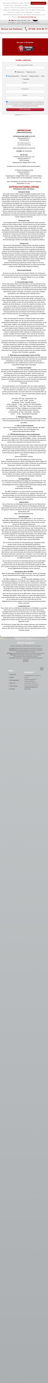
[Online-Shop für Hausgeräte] (25, 48)
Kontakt (12, 689)
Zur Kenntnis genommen (38, 3)
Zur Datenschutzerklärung (27, 17)
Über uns (12, 683)
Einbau (12, 677)
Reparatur (13, 674)
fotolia (28, 183)
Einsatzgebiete (14, 680)
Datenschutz (14, 686)
